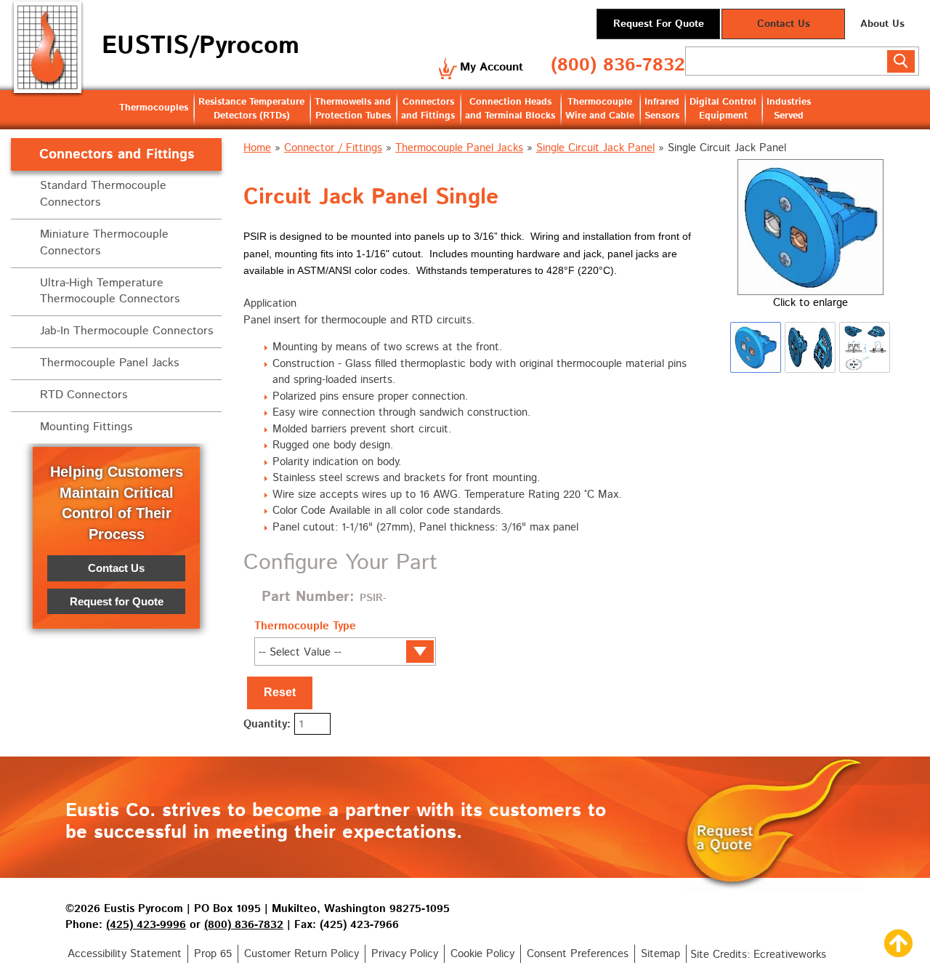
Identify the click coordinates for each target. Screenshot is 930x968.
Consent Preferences (577, 953)
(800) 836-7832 (618, 65)
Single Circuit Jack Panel (595, 148)
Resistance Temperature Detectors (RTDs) (251, 109)
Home (257, 148)
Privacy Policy (404, 953)
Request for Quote (116, 600)
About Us (882, 24)
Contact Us (783, 24)
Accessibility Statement (125, 953)
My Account (491, 67)
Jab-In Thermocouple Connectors (126, 331)
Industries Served (789, 109)
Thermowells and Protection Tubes (353, 109)
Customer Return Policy (301, 953)
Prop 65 (213, 953)
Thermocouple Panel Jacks (459, 148)
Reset (280, 692)
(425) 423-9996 (146, 924)
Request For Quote (658, 24)
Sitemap (660, 953)
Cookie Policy (482, 953)
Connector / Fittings (333, 148)
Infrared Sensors (661, 109)
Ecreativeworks (789, 954)
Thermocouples (153, 108)
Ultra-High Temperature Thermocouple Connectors (109, 291)
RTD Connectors (83, 395)
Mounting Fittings (86, 427)
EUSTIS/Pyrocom (200, 46)
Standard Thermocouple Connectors (103, 194)
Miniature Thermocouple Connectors (104, 242)
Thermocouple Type (305, 626)
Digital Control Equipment (723, 109)
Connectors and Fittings (428, 109)
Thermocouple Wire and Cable (599, 109)
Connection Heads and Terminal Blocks (510, 109)
